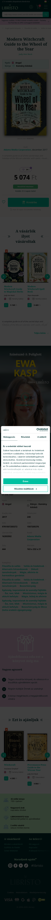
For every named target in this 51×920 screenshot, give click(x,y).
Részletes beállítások (24, 489)
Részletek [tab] (25, 437)
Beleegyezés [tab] (9, 437)
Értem (25, 481)
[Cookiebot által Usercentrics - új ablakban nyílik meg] (36, 429)
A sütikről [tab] (41, 437)
